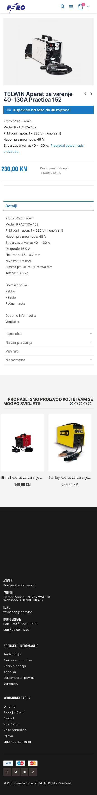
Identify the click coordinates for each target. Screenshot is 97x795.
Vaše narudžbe (14, 730)
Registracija (12, 654)
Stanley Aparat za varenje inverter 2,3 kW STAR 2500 (69, 477)
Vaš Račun (11, 724)
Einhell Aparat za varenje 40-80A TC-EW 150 (22, 477)
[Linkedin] (24, 772)
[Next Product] (91, 94)
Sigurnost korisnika (17, 742)
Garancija (10, 683)
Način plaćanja (14, 666)
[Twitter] (16, 772)
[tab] (48, 205)
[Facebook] (7, 772)
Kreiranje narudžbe (17, 660)
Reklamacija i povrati (19, 678)
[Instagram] (33, 772)
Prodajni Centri (14, 712)
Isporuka (9, 672)
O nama (9, 706)
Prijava (8, 736)
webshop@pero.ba (17, 612)
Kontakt (8, 718)
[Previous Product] (85, 94)
